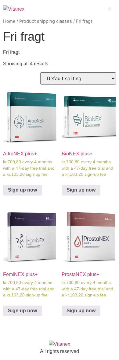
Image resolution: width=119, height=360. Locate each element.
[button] (109, 9)
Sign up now (22, 189)
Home (9, 21)
